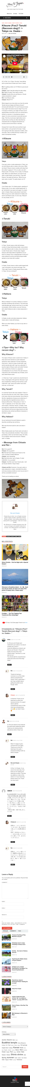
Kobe (25, 1047)
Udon (19, 536)
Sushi (16, 1057)
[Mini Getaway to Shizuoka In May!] (6, 1013)
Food (9, 1045)
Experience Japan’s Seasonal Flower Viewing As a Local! (20, 981)
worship (14, 1059)
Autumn (9, 1040)
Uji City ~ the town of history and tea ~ (19, 951)
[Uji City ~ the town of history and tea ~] (6, 951)
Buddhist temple (9, 1042)
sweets (19, 1057)
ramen (19, 1052)
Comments (13, 930)
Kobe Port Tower (16, 988)
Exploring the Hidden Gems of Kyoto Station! (19, 959)
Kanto (12, 536)
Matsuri (17, 1050)
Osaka (7, 1052)
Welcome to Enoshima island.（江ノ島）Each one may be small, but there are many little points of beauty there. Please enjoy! (15, 588)
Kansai (8, 536)
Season (4, 1055)
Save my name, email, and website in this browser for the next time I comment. (14, 923)
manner (9, 1050)
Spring (4, 1057)
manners (13, 1050)
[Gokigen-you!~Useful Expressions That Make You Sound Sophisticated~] (6, 967)
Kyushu (5, 1050)
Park (11, 1052)
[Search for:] (15, 1066)
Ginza (15, 1045)
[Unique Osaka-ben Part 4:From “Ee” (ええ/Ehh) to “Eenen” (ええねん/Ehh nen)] (6, 997)
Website (4, 914)
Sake (22, 1052)
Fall (6, 1045)
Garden (12, 1045)
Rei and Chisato (12, 33)
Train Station (24, 1057)
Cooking (3, 1045)
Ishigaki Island (5, 1047)
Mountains (25, 1050)
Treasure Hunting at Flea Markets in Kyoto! (19, 935)
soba (16, 536)
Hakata (18, 1045)
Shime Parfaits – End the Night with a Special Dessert (15, 563)
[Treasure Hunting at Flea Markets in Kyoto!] (6, 935)
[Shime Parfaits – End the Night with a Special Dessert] (15, 560)
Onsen (4, 1052)
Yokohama (19, 1059)
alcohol (4, 1040)
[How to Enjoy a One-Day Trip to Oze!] (6, 1005)
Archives (4, 1032)
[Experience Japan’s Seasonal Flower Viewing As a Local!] (6, 980)
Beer (14, 1040)
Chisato (13, 695)
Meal (21, 1050)
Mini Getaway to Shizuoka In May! (19, 1013)
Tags (19, 930)
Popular (5, 930)
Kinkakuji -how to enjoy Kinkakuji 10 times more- (19, 943)
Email (4, 908)
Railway (14, 1052)
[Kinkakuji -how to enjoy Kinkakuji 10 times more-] (6, 943)
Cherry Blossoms (22, 1043)
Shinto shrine (17, 1054)
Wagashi (7, 1059)
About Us (9, 13)
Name (4, 901)
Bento (17, 1040)
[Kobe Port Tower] (6, 989)
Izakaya (11, 1047)
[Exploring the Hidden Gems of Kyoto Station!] (6, 959)
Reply (9, 664)
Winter (11, 1059)
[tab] (5, 931)
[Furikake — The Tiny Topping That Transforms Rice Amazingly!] (15, 612)
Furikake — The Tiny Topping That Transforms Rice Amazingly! (12, 614)
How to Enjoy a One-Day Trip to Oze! (20, 1006)
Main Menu (8, 18)
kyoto (3, 1050)
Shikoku (8, 1054)
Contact (15, 13)
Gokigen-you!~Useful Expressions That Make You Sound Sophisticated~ (19, 968)
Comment (5, 882)
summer (10, 1057)
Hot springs (24, 1045)
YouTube (21, 13)
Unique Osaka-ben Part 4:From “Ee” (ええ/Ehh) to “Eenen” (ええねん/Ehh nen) (19, 998)
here (26, 622)
